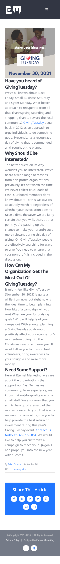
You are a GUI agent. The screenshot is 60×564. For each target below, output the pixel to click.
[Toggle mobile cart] (46, 9)
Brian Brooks (14, 464)
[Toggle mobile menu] (53, 9)
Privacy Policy (12, 540)
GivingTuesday (33, 123)
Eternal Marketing (45, 540)
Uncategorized (19, 469)
